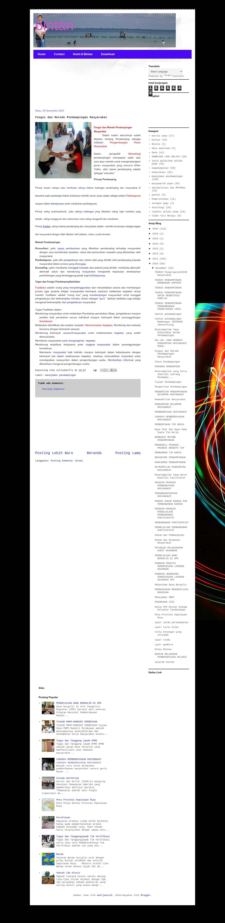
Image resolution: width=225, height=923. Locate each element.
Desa (154, 152)
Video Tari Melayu (164, 215)
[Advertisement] (61, 86)
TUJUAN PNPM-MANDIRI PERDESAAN (76, 721)
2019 (155, 233)
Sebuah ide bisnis (68, 872)
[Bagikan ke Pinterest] (115, 370)
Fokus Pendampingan (167, 361)
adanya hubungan (84, 211)
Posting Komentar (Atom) (67, 460)
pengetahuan (71, 260)
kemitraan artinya (76, 188)
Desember (161, 268)
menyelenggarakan (80, 287)
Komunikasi (159, 172)
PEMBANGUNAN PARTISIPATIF (171, 522)
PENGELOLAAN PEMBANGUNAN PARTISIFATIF (171, 529)
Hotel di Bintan (83, 54)
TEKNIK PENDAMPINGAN (168, 287)
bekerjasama (57, 203)
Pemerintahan (160, 199)
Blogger (145, 895)
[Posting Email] (95, 370)
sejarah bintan (164, 662)
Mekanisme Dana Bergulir (171, 584)
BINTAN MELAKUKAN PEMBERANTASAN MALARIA (171, 655)
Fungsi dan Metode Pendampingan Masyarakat (167, 354)
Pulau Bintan (163, 649)
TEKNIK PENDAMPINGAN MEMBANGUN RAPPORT (168, 281)
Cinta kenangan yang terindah (168, 633)
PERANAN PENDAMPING (167, 366)
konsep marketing (67, 778)
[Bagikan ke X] (108, 370)
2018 (155, 238)
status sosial (94, 234)
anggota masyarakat (98, 344)
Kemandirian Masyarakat (170, 399)
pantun (156, 194)
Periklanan (63, 817)
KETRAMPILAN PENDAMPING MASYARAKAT (170, 468)
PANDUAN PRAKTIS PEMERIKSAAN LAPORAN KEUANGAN (169, 566)
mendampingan (98, 295)
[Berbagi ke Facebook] (112, 370)
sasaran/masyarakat (74, 332)
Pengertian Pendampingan (171, 386)
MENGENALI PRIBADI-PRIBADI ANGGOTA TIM (169, 446)
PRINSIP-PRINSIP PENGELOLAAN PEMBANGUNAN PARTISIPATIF (165, 513)
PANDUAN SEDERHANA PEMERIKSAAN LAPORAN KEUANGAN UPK (169, 577)
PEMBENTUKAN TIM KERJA (169, 424)
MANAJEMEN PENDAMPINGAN (170, 462)
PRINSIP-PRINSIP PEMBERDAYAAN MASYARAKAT (165, 485)
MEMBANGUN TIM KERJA (168, 452)
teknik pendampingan (168, 314)
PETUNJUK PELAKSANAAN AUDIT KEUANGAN (169, 549)
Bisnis (156, 144)
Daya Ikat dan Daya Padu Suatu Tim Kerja (171, 431)
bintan (54, 25)
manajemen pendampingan (60, 375)
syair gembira (164, 644)
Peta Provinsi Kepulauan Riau (76, 799)
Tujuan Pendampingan (168, 382)
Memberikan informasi (121, 360)
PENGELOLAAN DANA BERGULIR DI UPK (166, 557)
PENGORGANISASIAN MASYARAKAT (166, 495)
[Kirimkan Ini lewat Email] (102, 370)
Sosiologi (158, 207)
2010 (155, 263)
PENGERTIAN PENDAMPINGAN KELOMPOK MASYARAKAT (171, 393)
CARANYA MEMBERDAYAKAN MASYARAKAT (169, 418)
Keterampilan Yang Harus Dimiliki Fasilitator (171, 476)
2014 (155, 243)
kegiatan (119, 332)
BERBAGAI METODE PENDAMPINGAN (165, 439)
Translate (177, 76)
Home (42, 54)
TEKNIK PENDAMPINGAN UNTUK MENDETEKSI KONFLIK (168, 295)
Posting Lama (128, 453)
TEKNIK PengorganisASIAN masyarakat (171, 273)
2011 (155, 258)
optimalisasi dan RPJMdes (168, 187)
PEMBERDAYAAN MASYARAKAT (171, 412)
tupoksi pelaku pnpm (165, 211)
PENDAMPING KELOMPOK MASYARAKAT (168, 406)
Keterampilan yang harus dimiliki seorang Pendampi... (171, 374)
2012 (155, 253)
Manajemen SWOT (164, 597)
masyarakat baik (63, 352)
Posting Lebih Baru (54, 453)
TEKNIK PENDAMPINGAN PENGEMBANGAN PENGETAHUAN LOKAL (168, 306)
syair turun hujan (167, 627)
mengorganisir (76, 340)
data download (161, 148)
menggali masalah (78, 267)
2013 (155, 248)
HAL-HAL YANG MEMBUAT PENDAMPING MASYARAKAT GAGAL (171, 343)
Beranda (94, 453)
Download (108, 54)
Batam (59, 854)
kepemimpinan (160, 168)
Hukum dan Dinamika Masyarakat (167, 541)
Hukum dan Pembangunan (169, 535)
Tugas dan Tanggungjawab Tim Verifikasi (83, 836)
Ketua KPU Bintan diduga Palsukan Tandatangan (171, 608)
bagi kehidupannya (94, 275)
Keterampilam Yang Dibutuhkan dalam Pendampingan (167, 332)
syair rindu (162, 639)
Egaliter (46, 226)
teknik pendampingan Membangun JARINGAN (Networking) (169, 321)
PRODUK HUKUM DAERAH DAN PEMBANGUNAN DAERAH (171, 502)
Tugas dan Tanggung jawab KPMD (76, 740)
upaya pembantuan (68, 248)
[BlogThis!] (105, 370)
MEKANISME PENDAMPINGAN (170, 457)
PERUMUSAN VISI (164, 602)
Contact (59, 54)
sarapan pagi (160, 203)
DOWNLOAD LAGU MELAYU (166, 156)
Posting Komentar (53, 389)
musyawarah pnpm (162, 183)
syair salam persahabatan (171, 622)
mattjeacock (104, 895)
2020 (155, 228)
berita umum (159, 135)
